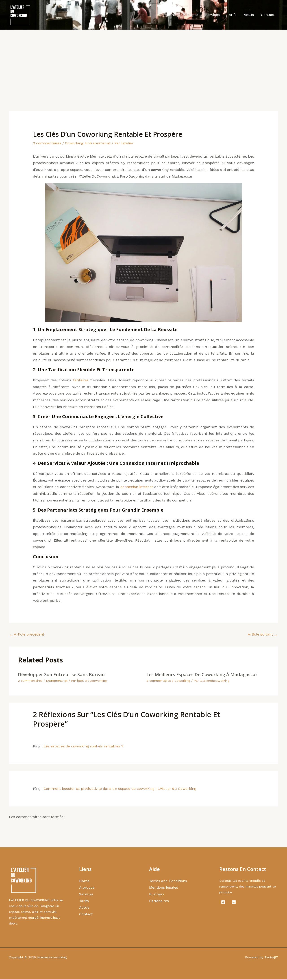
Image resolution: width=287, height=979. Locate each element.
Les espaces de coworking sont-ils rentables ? (83, 746)
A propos (190, 15)
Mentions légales (163, 887)
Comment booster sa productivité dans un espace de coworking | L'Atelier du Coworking (119, 788)
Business (156, 894)
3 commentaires (158, 680)
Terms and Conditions (168, 881)
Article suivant (263, 634)
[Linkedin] (234, 902)
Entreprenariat (98, 143)
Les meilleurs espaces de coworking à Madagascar (201, 674)
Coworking (74, 143)
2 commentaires (47, 143)
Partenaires (159, 901)
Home (170, 15)
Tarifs (232, 15)
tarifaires (81, 380)
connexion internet (136, 487)
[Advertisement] (143, 63)
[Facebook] (223, 902)
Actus (249, 15)
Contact (267, 15)
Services (212, 15)
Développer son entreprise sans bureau (61, 674)
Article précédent (26, 634)
